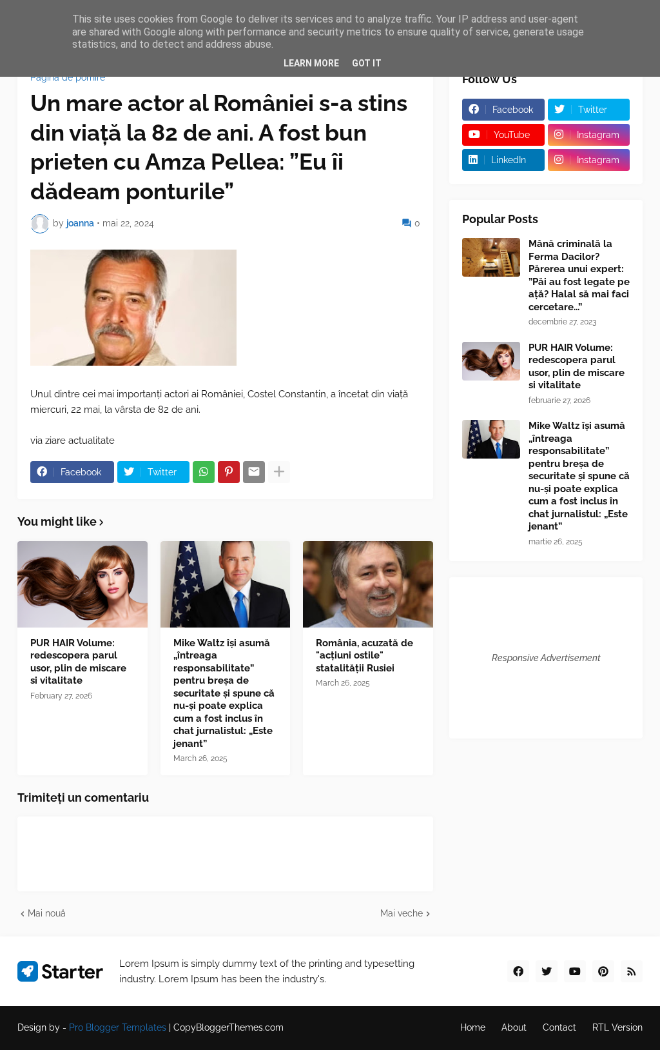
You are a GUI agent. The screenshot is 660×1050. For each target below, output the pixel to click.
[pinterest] (603, 971)
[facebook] (518, 971)
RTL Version (617, 1027)
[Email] (254, 472)
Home (472, 1027)
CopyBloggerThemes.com (228, 1027)
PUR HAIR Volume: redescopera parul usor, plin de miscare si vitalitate (78, 662)
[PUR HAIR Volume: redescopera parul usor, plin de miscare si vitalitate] (82, 584)
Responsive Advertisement (546, 658)
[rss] (632, 971)
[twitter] (547, 971)
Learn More (311, 63)
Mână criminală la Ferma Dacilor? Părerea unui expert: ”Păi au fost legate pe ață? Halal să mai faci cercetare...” (579, 275)
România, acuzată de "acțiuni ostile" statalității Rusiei (364, 655)
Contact (559, 1027)
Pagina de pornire (67, 77)
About (514, 1027)
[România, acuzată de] (368, 584)
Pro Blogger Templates (117, 1027)
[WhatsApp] (204, 472)
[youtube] (575, 971)
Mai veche (401, 913)
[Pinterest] (229, 472)
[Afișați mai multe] (279, 472)
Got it (367, 63)
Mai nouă (47, 913)
